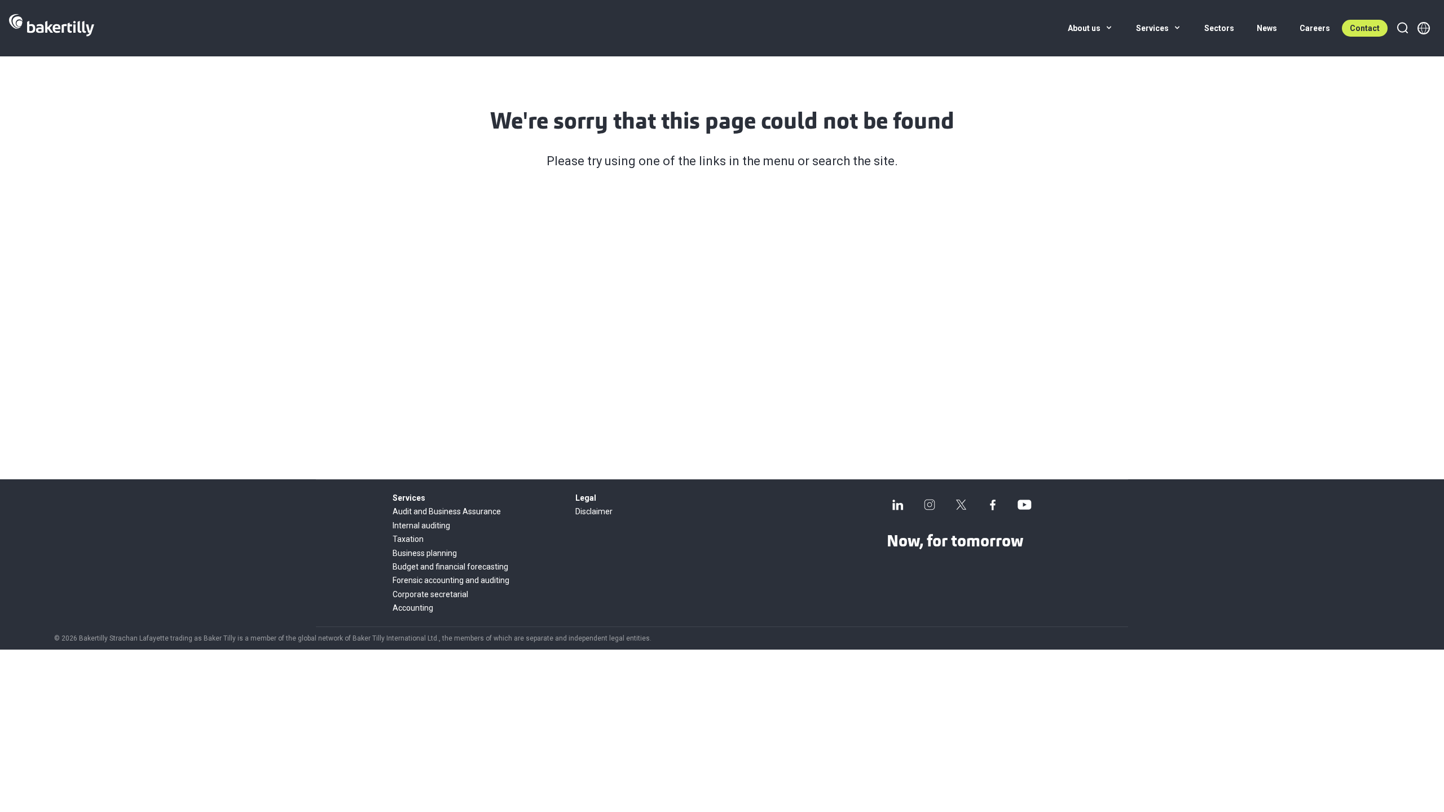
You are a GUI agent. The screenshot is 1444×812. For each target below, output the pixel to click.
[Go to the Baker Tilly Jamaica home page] (51, 28)
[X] (961, 504)
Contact (1365, 28)
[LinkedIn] (898, 504)
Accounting (413, 607)
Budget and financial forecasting (450, 566)
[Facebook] (992, 504)
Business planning (425, 553)
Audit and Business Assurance (447, 511)
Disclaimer (594, 511)
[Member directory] (1423, 28)
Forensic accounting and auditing (451, 580)
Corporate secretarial (430, 594)
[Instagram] (929, 504)
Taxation (408, 539)
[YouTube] (1024, 504)
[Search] (1402, 28)
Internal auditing (421, 525)
